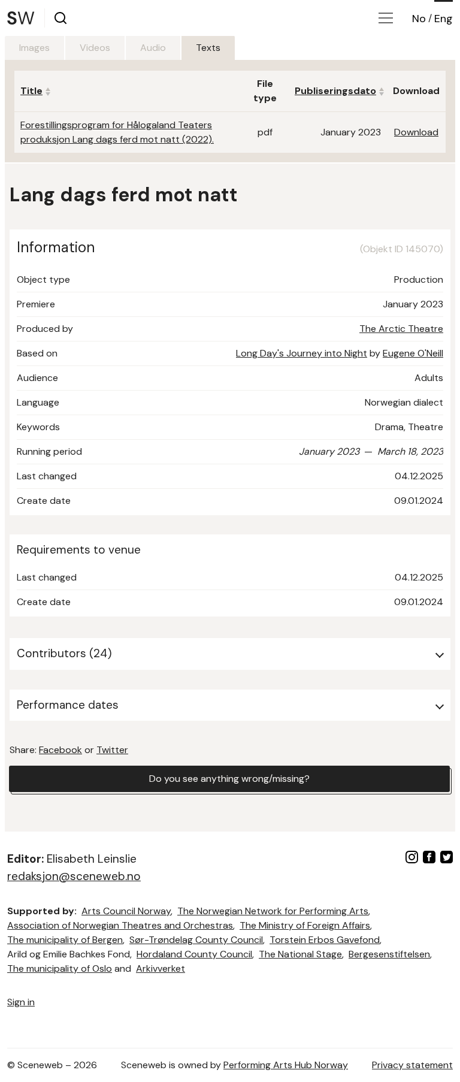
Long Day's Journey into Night (301, 353)
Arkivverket (160, 968)
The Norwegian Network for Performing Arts (272, 911)
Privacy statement (412, 1065)
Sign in (21, 1002)
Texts (208, 47)
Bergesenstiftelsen (389, 954)
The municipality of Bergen (65, 939)
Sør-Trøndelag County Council (196, 939)
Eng (443, 18)
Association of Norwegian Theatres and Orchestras (120, 925)
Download (416, 132)
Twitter (112, 750)
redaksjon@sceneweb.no (74, 876)
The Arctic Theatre (401, 328)
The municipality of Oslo (59, 968)
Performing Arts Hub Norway (285, 1065)
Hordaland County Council (194, 954)
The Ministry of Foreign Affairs (305, 925)
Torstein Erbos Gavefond (325, 939)
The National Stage (300, 954)
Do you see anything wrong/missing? (229, 778)
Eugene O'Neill (413, 353)
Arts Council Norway (126, 911)
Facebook (60, 750)
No (419, 18)
